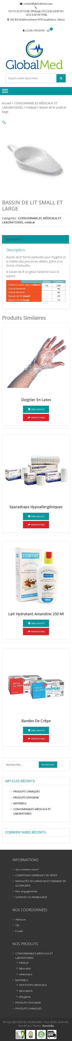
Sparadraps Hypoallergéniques (36, 507)
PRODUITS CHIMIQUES (26, 791)
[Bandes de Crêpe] (36, 684)
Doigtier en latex (36, 400)
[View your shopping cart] (48, 30)
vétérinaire (25, 974)
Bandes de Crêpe (36, 721)
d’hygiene (25, 997)
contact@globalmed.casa (38, 3)
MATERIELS (19, 803)
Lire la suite (38, 409)
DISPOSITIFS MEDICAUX (33, 985)
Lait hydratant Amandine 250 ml (36, 614)
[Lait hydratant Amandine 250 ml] (36, 577)
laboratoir (25, 968)
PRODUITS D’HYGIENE (26, 797)
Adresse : (21, 919)
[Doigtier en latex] (36, 363)
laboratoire (26, 991)
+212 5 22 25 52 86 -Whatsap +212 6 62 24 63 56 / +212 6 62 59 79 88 (36, 12)
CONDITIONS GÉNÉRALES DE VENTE (36, 875)
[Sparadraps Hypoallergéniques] (36, 470)
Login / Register (35, 30)
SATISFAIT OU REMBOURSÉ (31, 897)
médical (31, 107)
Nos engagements (26, 891)
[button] (4, 122)
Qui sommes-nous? (27, 869)
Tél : (17, 925)
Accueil (6, 103)
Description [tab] (13, 239)
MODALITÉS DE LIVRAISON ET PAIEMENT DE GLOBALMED (40, 883)
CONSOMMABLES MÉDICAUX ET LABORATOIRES (32, 811)
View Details (38, 417)
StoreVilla (48, 1026)
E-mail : (19, 931)
